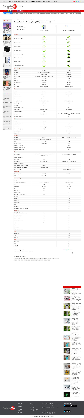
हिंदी (12, 1)
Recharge (68, 11)
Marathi (55, 1)
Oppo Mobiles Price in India (6, 99)
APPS (44, 1)
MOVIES (15, 1)
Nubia (57, 258)
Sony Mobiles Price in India (6, 124)
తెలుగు (55, 405)
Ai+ (14, 258)
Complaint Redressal (34, 410)
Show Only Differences (21, 26)
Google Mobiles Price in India (7, 119)
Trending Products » (68, 250)
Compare (61, 11)
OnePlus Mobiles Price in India (7, 112)
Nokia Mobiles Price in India (6, 104)
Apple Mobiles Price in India (6, 114)
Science (68, 13)
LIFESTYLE (26, 1)
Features (40, 11)
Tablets (64, 13)
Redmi (29, 260)
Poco (22, 260)
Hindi (46, 405)
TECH (33, 1)
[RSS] (80, 1)
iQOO (37, 258)
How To (24, 13)
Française (56, 407)
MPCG (52, 1)
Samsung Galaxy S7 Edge (69, 30)
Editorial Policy (32, 407)
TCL (42, 260)
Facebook (42, 412)
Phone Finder (23, 19)
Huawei (31, 258)
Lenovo (45, 258)
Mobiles (14, 13)
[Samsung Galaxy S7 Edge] (69, 27)
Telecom (19, 13)
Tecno (45, 260)
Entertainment (35, 13)
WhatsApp (52, 412)
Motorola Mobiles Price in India (7, 107)
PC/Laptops (52, 13)
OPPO (19, 260)
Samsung (32, 260)
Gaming (28, 13)
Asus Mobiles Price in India (6, 109)
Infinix (34, 258)
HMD (24, 258)
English (43, 405)
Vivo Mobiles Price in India (7, 102)
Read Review (44, 39)
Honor (27, 258)
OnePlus (15, 260)
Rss (55, 412)
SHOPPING (40, 1)
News (28, 11)
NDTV (4, 1)
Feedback (20, 406)
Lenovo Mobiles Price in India (7, 129)
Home (4, 11)
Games (36, 1)
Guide (45, 11)
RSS (19, 410)
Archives (19, 407)
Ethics (31, 406)
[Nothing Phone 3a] (44, 27)
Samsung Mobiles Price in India (7, 96)
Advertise (20, 412)
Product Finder (52, 11)
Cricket (19, 1)
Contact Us (20, 409)
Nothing (54, 258)
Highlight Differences (21, 29)
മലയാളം (48, 407)
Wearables (74, 13)
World (6, 1)
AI (15, 11)
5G (78, 13)
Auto (24, 11)
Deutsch (52, 407)
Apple (17, 258)
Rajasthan (48, 1)
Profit (10, 1)
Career (31, 403)
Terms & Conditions (34, 409)
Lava (42, 258)
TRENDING (6, 20)
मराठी (58, 405)
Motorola (49, 258)
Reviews (34, 11)
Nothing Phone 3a (44, 30)
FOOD (22, 1)
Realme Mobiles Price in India (7, 122)
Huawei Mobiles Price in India (7, 117)
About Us (20, 403)
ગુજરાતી (43, 407)
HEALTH (30, 1)
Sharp (36, 260)
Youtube (47, 412)
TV (47, 13)
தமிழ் (52, 405)
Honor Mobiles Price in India (6, 127)
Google (20, 258)
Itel (40, 258)
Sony (39, 260)
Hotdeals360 (58, 13)
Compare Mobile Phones (31, 19)
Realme (25, 260)
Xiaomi (48, 260)
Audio (45, 13)
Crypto (40, 13)
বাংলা (49, 405)
